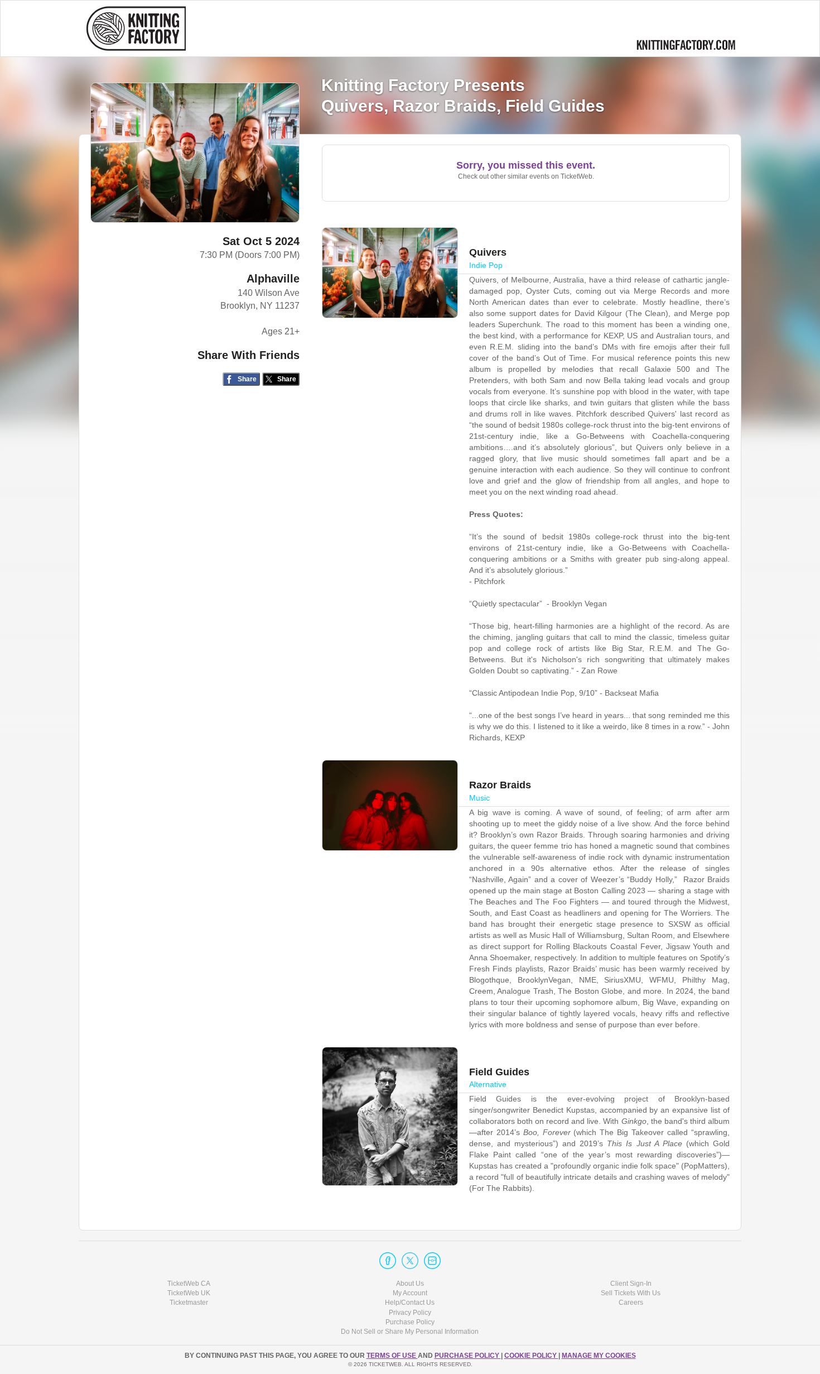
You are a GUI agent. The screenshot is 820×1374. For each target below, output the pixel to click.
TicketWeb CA (188, 1283)
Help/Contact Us (410, 1302)
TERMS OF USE (392, 1355)
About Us (410, 1283)
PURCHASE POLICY (468, 1355)
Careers (631, 1302)
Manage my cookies (599, 1355)
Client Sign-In (631, 1283)
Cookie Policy (531, 1355)
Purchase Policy (410, 1322)
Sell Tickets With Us (630, 1293)
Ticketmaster (189, 1302)
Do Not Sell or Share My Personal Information (410, 1331)
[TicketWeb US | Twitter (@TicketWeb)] (410, 1260)
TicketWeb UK (188, 1293)
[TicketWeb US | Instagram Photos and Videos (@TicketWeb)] (432, 1260)
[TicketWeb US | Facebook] (387, 1260)
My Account (410, 1293)
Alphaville (273, 278)
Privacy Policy (410, 1312)
